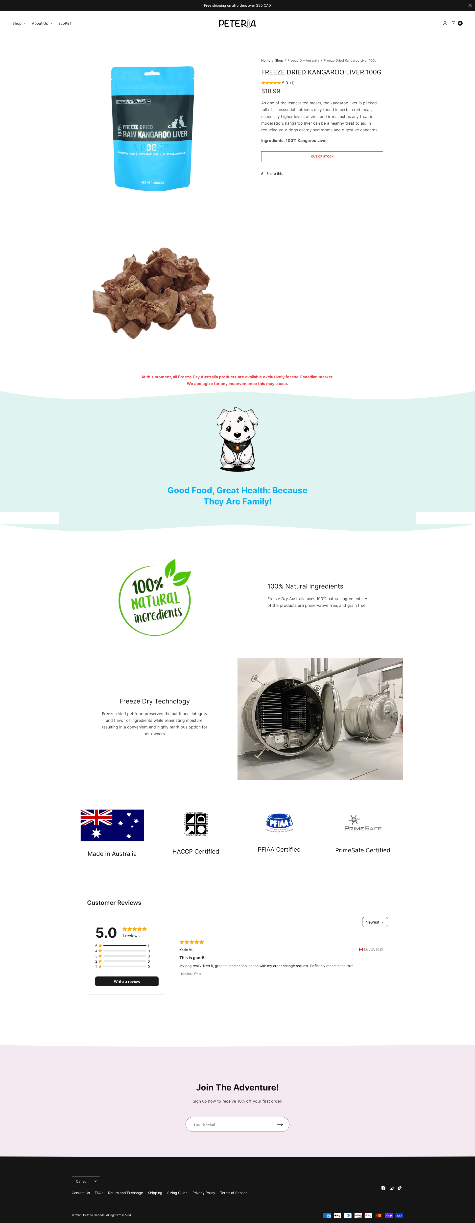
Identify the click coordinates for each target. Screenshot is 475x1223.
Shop (17, 23)
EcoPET (65, 23)
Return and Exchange (125, 1193)
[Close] (470, 5)
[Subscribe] (283, 1124)
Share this (274, 173)
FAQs (99, 1193)
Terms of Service (233, 1193)
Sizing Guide (177, 1193)
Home (265, 60)
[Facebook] (383, 1188)
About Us (40, 23)
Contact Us (81, 1193)
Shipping (155, 1193)
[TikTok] (400, 1188)
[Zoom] (153, 129)
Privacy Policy (203, 1193)
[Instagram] (391, 1188)
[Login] (445, 23)
